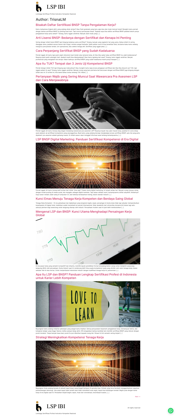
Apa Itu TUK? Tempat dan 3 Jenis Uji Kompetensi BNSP (74, 63)
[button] (170, 410)
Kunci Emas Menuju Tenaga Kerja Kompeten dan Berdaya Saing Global (84, 198)
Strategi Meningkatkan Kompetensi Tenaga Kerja (70, 337)
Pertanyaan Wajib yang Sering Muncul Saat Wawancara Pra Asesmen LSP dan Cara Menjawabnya (86, 78)
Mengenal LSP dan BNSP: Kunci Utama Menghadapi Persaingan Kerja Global (84, 213)
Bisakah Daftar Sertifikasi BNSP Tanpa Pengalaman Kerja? (76, 25)
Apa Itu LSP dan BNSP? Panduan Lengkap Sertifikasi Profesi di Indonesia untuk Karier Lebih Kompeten (86, 276)
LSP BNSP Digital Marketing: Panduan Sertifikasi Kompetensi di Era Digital (87, 139)
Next (137, 396)
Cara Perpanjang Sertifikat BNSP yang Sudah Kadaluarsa (75, 50)
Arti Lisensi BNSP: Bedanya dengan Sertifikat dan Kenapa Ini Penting (83, 38)
